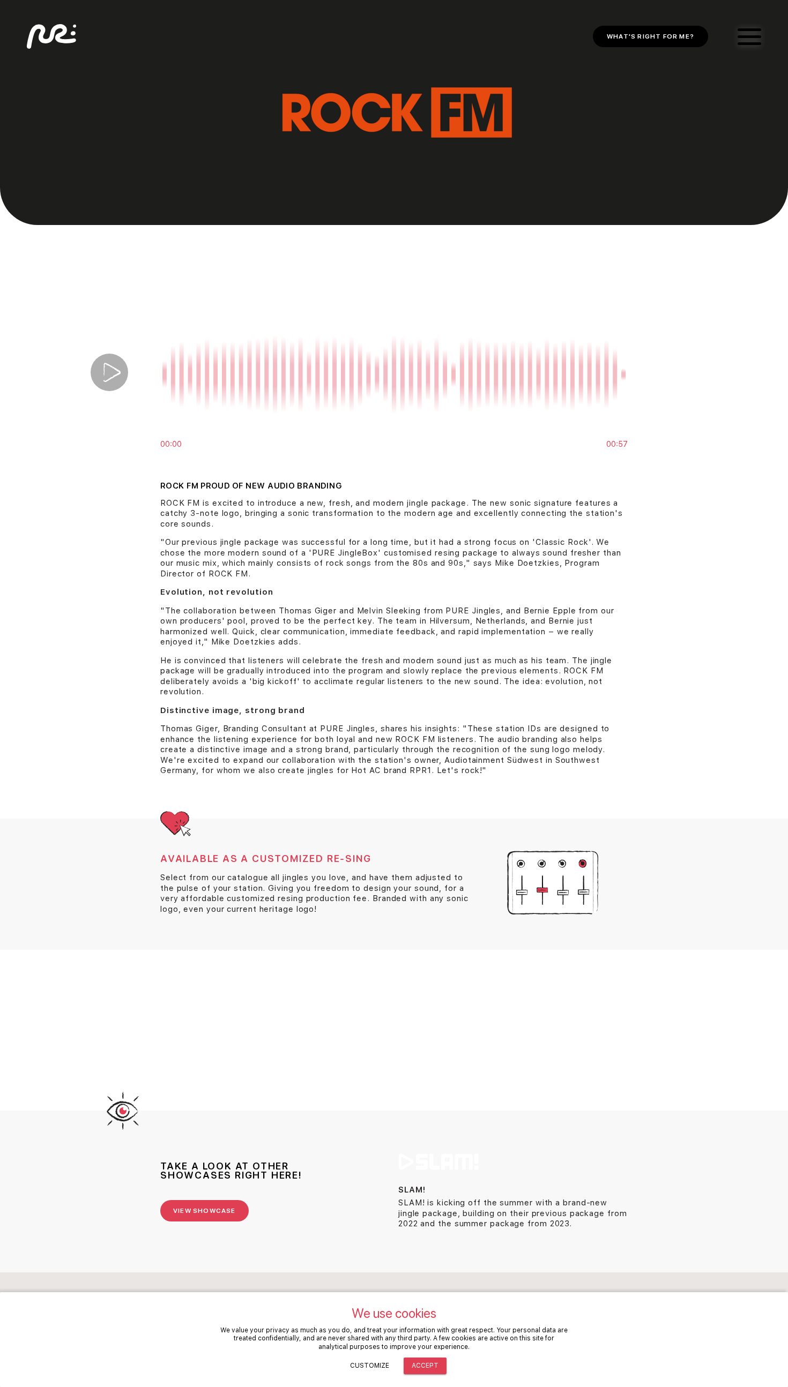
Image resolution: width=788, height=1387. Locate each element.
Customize (369, 1365)
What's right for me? (650, 36)
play (109, 372)
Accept (425, 1365)
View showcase (204, 1210)
